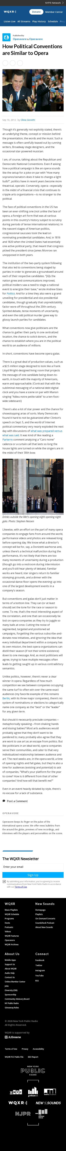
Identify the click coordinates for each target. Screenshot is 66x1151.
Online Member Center (15, 981)
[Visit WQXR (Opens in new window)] (17, 1103)
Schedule (53, 21)
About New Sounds (44, 927)
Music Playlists (11, 910)
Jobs (7, 986)
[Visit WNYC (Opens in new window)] (16, 1092)
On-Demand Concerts (45, 918)
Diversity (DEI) (11, 990)
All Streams (23, 21)
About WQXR (10, 968)
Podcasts (9, 927)
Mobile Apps (10, 960)
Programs (9, 918)
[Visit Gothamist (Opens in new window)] (33, 1092)
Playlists (39, 914)
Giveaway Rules (12, 1007)
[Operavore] (7, 37)
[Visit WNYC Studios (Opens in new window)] (50, 1092)
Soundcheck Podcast (44, 923)
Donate (36, 11)
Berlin (6, 698)
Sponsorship (10, 994)
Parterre (7, 439)
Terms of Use (11, 1049)
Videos (8, 931)
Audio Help (10, 973)
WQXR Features (12, 936)
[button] (60, 107)
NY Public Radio (12, 1003)
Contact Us (10, 977)
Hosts (7, 923)
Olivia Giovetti (28, 119)
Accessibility (38, 1049)
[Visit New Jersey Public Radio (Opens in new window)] (17, 1114)
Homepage (40, 910)
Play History (39, 21)
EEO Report (33, 1057)
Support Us (10, 964)
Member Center (54, 11)
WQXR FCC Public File (14, 1057)
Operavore (19, 38)
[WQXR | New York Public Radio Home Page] (10, 11)
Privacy (25, 1049)
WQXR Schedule (12, 914)
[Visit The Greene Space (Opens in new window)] (48, 1113)
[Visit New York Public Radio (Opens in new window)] (33, 1070)
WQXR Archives (12, 944)
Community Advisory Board (17, 999)
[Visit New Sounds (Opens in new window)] (48, 1103)
